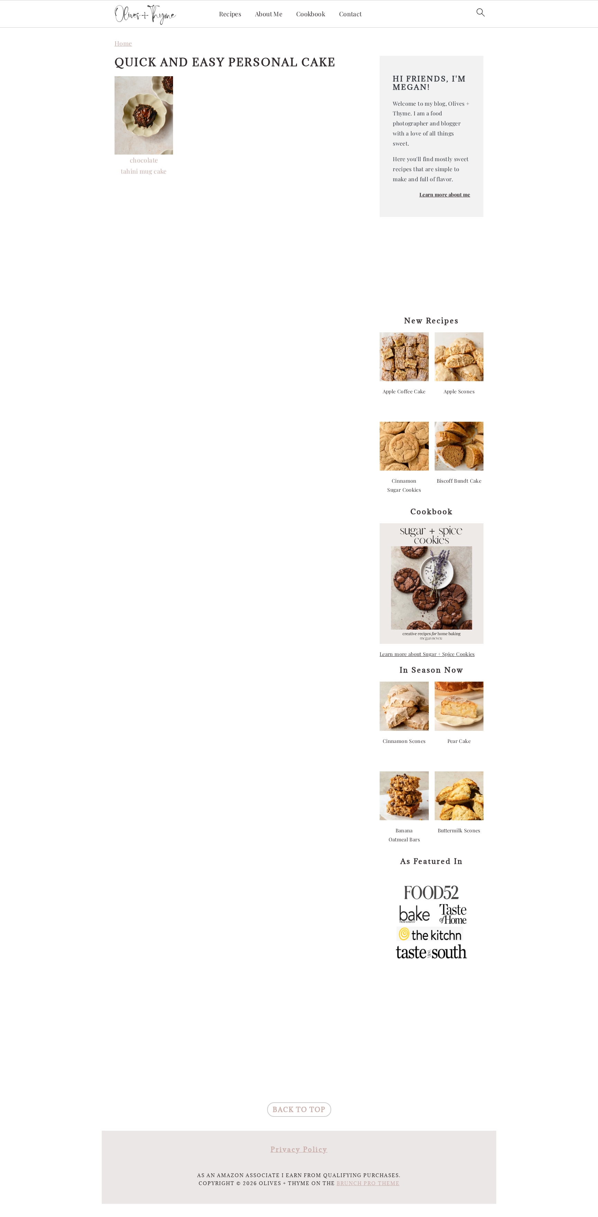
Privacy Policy (299, 1149)
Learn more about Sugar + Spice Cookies (427, 653)
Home (123, 43)
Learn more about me (444, 194)
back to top (299, 1109)
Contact (350, 14)
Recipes (230, 14)
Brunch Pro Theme (368, 1183)
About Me (268, 14)
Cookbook (310, 14)
